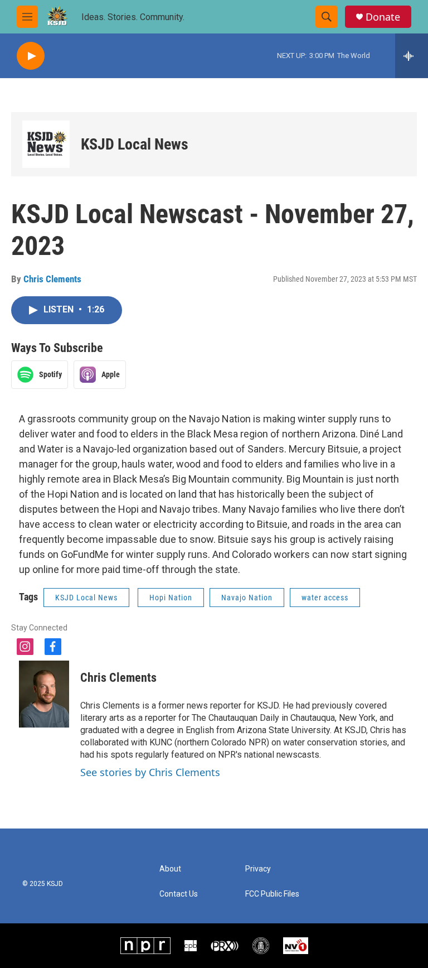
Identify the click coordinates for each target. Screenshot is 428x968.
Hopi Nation (170, 597)
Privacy (258, 869)
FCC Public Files (272, 894)
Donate (383, 17)
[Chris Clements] (44, 694)
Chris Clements (52, 279)
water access (324, 597)
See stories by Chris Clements (150, 772)
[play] (31, 56)
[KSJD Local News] (46, 144)
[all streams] (411, 55)
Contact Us (178, 894)
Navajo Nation (247, 597)
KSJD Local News (134, 144)
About (170, 869)
